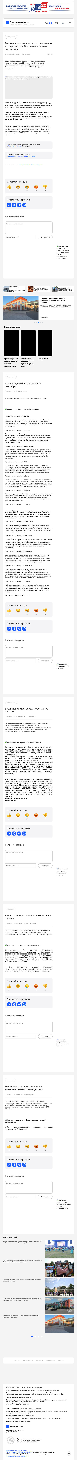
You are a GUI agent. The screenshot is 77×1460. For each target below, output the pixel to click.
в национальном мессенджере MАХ (21, 156)
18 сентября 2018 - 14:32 (12, 1094)
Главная (17, 1361)
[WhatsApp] (24, 205)
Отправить (45, 237)
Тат (56, 23)
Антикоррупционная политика (16, 1450)
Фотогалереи (28, 1361)
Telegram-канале (15, 146)
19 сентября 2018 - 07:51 (12, 391)
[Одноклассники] (14, 205)
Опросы (39, 1361)
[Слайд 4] (40, 322)
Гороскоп (11, 377)
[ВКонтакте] (9, 205)
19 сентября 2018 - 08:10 (12, 54)
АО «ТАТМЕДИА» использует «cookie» (19, 1452)
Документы (50, 1361)
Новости (10, 909)
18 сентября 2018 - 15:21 (12, 923)
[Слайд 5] (42, 322)
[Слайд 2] (36, 322)
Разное (60, 1361)
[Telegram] (19, 205)
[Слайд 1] (34, 322)
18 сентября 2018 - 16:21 (12, 716)
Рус (46, 23)
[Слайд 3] (38, 322)
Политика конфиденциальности (17, 1456)
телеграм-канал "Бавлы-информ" (30, 165)
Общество (11, 37)
